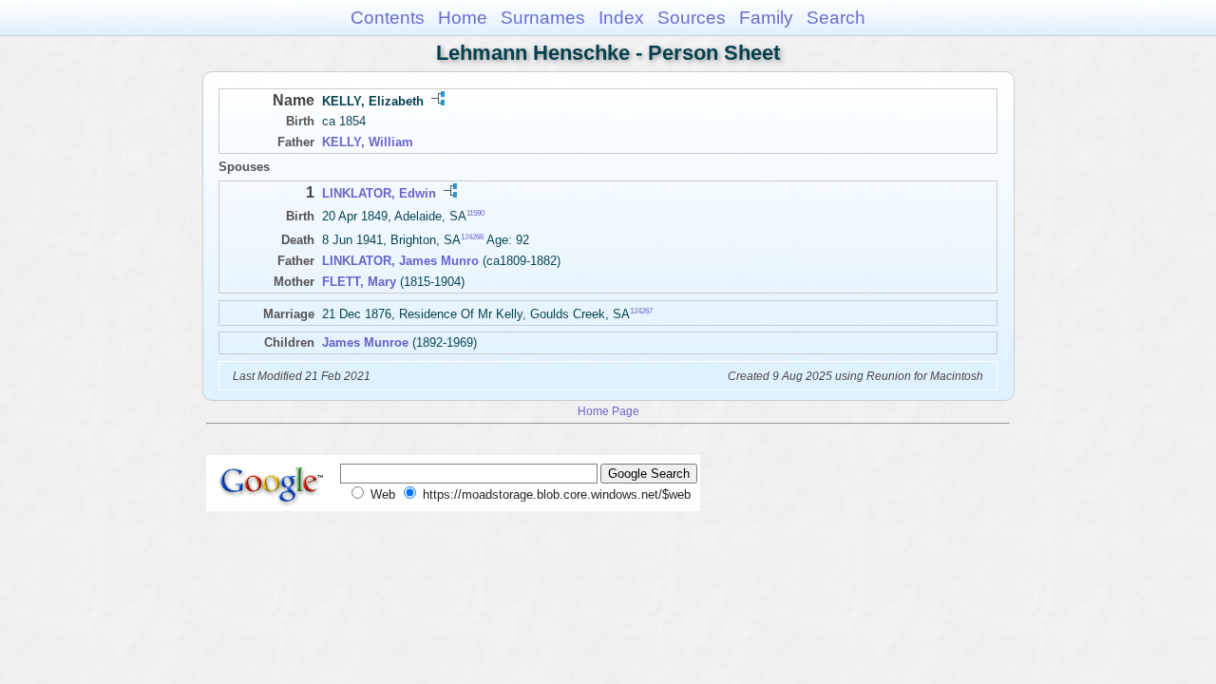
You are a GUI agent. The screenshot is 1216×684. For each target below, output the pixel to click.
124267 (641, 311)
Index (621, 18)
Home (462, 18)
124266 (472, 237)
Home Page (608, 411)
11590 (475, 213)
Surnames (543, 18)
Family (766, 18)
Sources (691, 18)
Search (836, 18)
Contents (388, 18)
